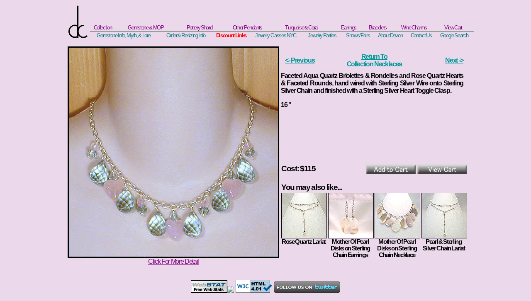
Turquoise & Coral (301, 27)
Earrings (348, 27)
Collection (103, 27)
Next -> (454, 60)
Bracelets (378, 27)
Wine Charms (414, 27)
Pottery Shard (199, 27)
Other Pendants (247, 27)
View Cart (453, 27)
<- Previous (299, 60)
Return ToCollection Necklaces (374, 60)
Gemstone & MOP (145, 27)
